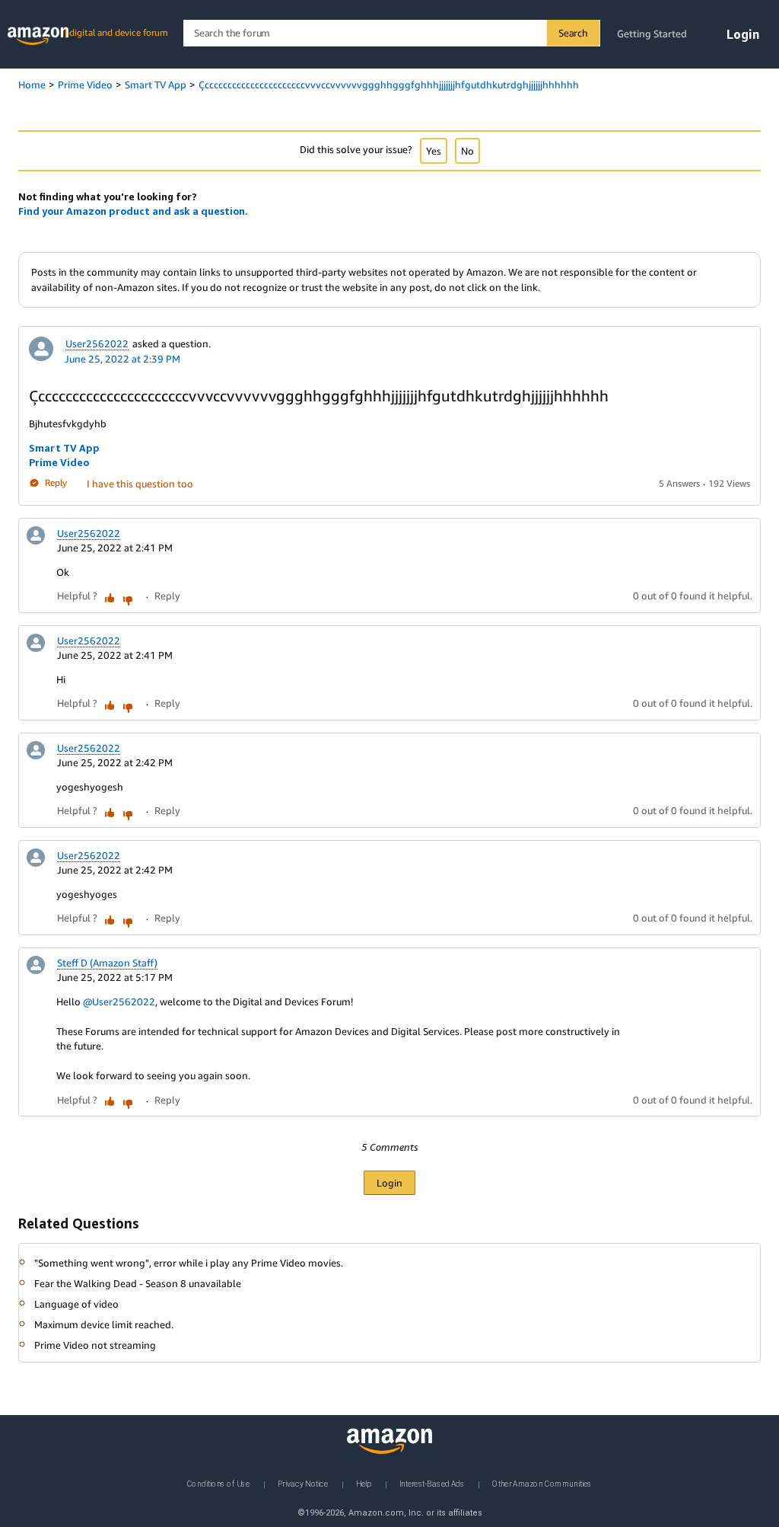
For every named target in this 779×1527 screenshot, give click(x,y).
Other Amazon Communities (542, 1483)
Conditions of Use (218, 1483)
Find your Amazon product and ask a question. (133, 211)
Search (573, 33)
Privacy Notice (303, 1483)
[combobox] (391, 33)
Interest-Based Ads (432, 1483)
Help (363, 1483)
